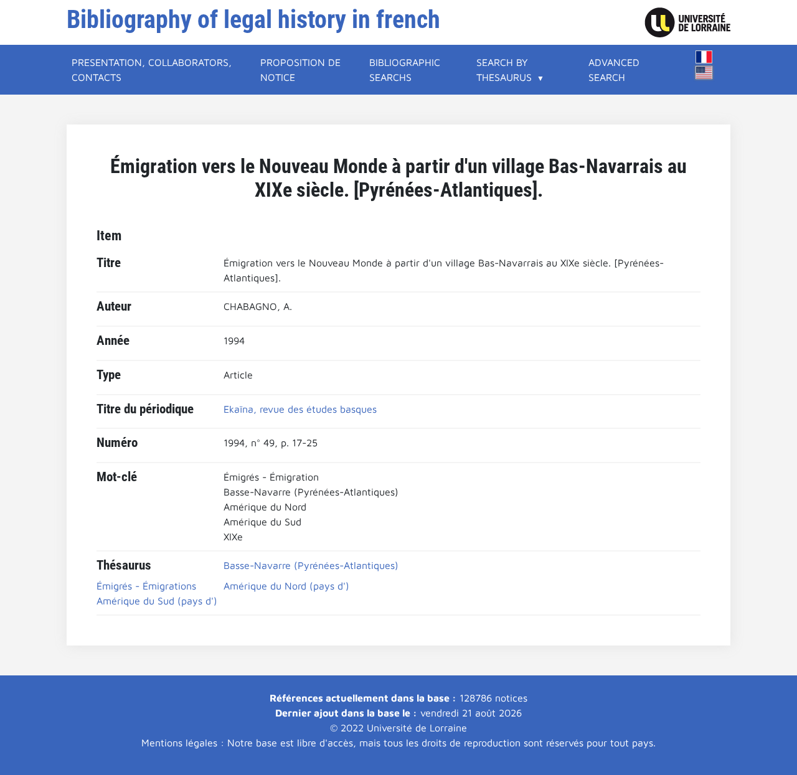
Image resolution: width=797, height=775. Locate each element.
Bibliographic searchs (404, 70)
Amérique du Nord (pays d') (286, 585)
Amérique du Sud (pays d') (157, 600)
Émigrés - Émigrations (146, 585)
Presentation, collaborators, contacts (152, 70)
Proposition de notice (300, 70)
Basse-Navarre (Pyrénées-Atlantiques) (311, 565)
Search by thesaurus (504, 70)
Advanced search (613, 70)
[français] (704, 56)
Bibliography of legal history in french (253, 19)
